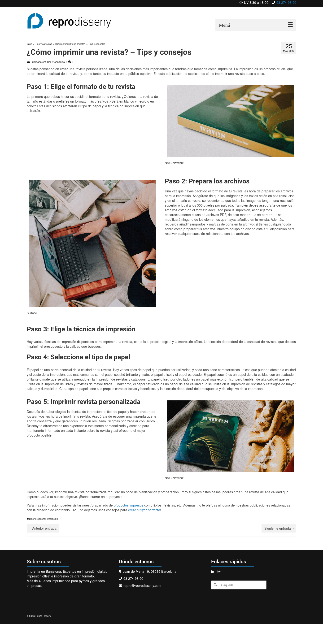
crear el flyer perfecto (144, 509)
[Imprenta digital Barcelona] (69, 21)
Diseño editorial (37, 518)
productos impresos (128, 505)
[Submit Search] (214, 585)
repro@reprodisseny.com (142, 585)
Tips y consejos (56, 62)
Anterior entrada (44, 528)
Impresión (52, 518)
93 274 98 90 (286, 2)
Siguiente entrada (277, 528)
